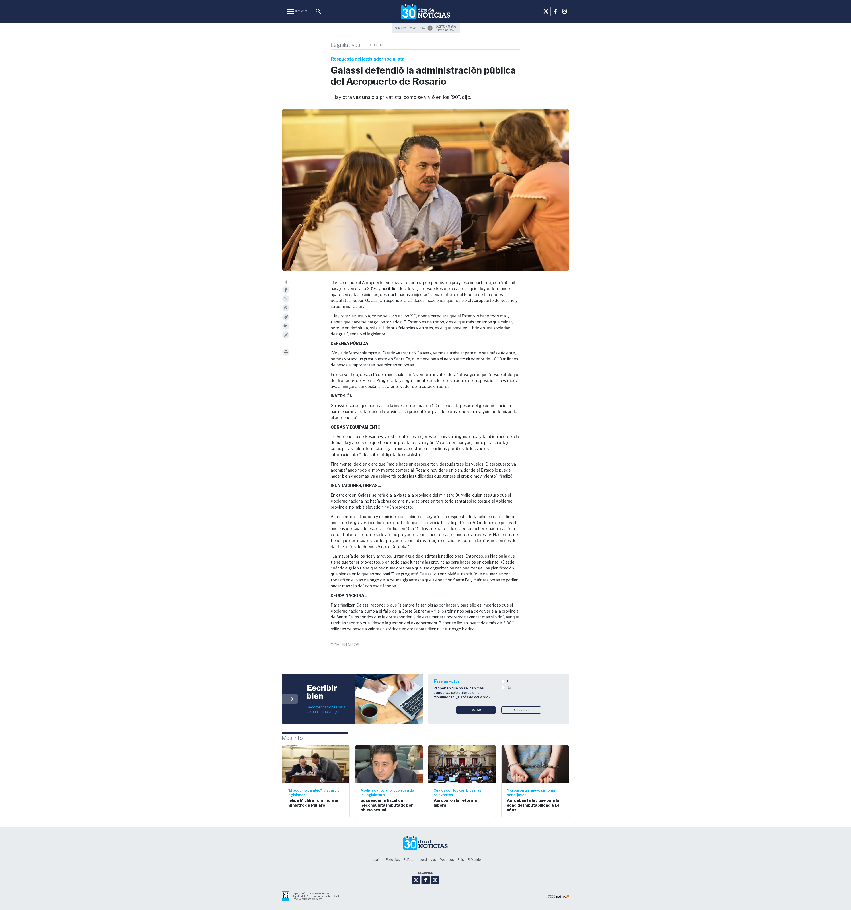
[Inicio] (425, 11)
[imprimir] (285, 352)
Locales (376, 859)
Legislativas (345, 45)
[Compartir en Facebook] (285, 289)
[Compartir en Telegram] (285, 317)
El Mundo (474, 859)
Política (408, 859)
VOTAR (476, 710)
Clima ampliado (445, 29)
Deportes (446, 859)
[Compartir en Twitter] (285, 298)
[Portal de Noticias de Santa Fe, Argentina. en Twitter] (545, 11)
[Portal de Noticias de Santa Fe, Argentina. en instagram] (564, 11)
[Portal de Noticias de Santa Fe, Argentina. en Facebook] (555, 11)
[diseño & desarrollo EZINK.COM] (558, 896)
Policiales (393, 859)
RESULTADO (521, 710)
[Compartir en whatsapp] (285, 307)
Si (508, 681)
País (460, 859)
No (509, 687)
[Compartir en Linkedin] (285, 326)
